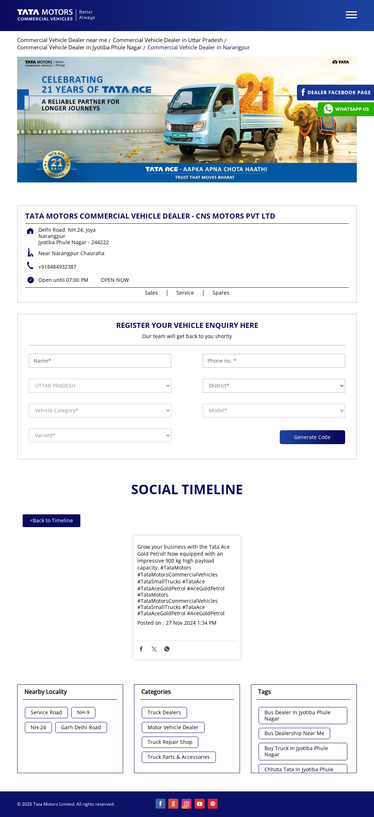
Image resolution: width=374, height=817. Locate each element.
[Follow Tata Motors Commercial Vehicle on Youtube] (200, 804)
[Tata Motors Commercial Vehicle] (56, 15)
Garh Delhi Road (81, 728)
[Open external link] (335, 98)
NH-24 (38, 728)
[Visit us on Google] (173, 804)
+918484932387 (57, 266)
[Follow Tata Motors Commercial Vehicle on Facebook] (160, 804)
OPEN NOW (115, 279)
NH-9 (83, 713)
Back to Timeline (51, 520)
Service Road (46, 713)
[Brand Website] (213, 804)
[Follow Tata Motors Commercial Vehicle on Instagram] (187, 804)
